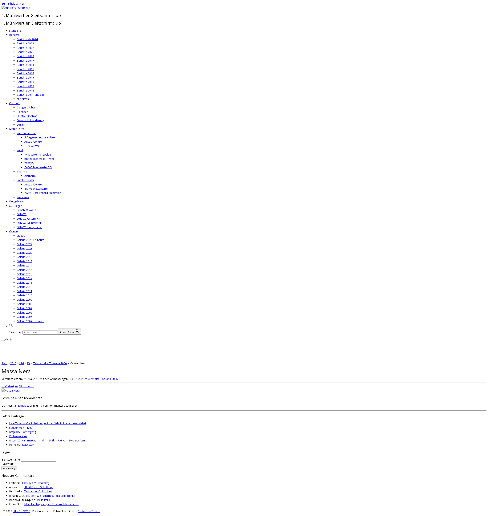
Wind (20, 150)
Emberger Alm (18, 436)
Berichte (14, 35)
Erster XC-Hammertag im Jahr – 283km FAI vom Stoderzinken (47, 440)
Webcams (23, 197)
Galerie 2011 (24, 291)
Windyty (29, 163)
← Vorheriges (10, 386)
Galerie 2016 (24, 270)
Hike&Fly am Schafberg (34, 483)
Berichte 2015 (25, 77)
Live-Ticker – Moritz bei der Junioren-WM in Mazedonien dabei (47, 423)
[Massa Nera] (11, 390)
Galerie (13, 231)
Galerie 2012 (24, 287)
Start (4, 363)
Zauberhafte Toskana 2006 (50, 363)
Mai (21, 363)
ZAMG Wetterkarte (36, 188)
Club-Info (14, 103)
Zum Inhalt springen (14, 3)
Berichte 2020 (25, 56)
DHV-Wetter (31, 146)
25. (28, 363)
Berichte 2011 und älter (31, 94)
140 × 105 (74, 379)
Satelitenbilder (25, 180)
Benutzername (11, 459)
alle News (23, 99)
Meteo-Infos (17, 129)
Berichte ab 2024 (27, 39)
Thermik (22, 171)
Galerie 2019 (24, 257)
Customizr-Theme (89, 511)
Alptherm (30, 176)
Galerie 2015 (24, 274)
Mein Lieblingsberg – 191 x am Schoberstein (51, 504)
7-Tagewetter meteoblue (39, 137)
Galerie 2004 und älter (30, 321)
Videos (21, 235)
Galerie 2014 (24, 278)
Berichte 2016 (25, 73)
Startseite (15, 30)
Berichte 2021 (25, 52)
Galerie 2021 (24, 248)
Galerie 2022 (24, 244)
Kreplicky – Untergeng (22, 432)
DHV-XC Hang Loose (29, 227)
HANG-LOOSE (21, 511)
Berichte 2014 (25, 82)
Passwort (8, 463)
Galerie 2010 (24, 295)
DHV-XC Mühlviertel (29, 223)
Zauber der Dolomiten (38, 491)
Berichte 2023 (25, 43)
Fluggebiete (16, 201)
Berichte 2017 (25, 69)
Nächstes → (26, 386)
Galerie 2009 (24, 299)
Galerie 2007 (24, 308)
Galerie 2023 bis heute (30, 240)
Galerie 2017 (24, 265)
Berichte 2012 (25, 90)
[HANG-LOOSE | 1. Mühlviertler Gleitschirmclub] (16, 8)
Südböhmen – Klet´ (21, 427)
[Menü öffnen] (3, 340)
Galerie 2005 (24, 317)
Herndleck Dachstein (22, 444)
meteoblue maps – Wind (39, 158)
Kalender (22, 112)
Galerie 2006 (24, 312)
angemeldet (21, 405)
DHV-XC (21, 214)
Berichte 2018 (25, 65)
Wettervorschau (26, 133)
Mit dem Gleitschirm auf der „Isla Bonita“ (51, 496)
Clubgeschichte (26, 107)
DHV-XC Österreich (28, 218)
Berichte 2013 (25, 86)
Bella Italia (43, 500)
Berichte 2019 (25, 60)
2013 (13, 363)
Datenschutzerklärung (30, 120)
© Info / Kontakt (27, 116)
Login (20, 124)
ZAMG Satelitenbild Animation (42, 193)
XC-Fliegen (15, 206)
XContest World (26, 210)
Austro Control (33, 141)
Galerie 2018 (24, 261)
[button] (11, 326)
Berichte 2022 (25, 48)
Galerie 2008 (24, 304)
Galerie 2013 (24, 282)
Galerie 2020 (24, 252)
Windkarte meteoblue (37, 154)
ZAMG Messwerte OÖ (38, 167)
